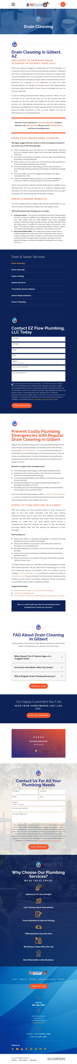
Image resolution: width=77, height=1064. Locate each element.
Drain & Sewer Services (46, 979)
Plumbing (32, 979)
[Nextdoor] (40, 1049)
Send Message (22, 406)
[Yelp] (13, 1049)
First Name (15, 338)
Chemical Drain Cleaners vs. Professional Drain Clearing (33, 590)
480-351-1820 (38, 1005)
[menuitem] (38, 264)
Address (15, 361)
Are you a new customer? (20, 367)
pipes (43, 188)
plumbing (33, 77)
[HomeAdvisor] (45, 1049)
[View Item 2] (38, 751)
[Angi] (36, 1049)
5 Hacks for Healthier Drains (24, 593)
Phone (14, 349)
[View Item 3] (41, 751)
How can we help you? (19, 372)
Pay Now (61, 979)
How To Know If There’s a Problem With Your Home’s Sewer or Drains (39, 596)
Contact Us (38, 986)
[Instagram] (31, 1049)
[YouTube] (17, 1049)
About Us (23, 979)
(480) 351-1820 (36, 604)
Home (14, 979)
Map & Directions (38, 1023)
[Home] (37, 4)
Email (14, 355)
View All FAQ (38, 686)
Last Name (15, 344)
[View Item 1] (36, 751)
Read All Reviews (38, 715)
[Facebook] (26, 1049)
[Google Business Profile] (22, 1049)
